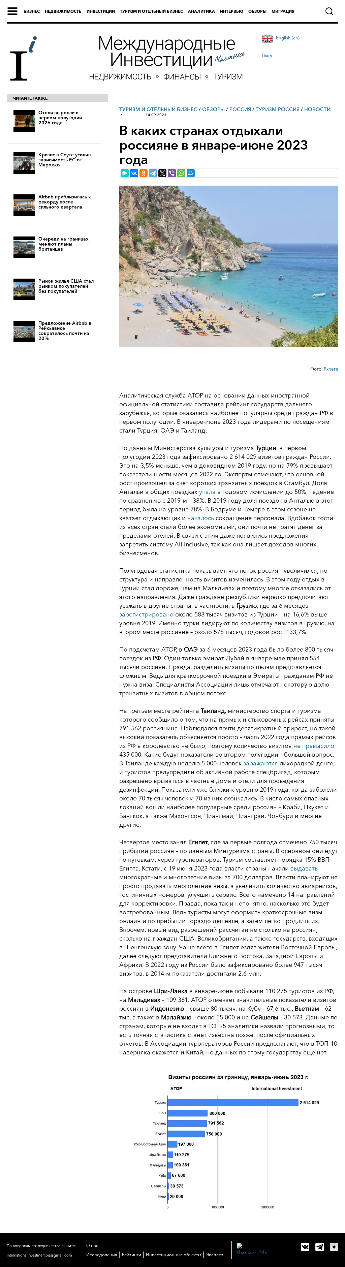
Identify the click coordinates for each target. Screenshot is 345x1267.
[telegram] (319, 1247)
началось (200, 518)
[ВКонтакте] (134, 173)
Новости (317, 109)
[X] (162, 173)
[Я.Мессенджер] (125, 173)
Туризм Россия (278, 109)
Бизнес (32, 11)
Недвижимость (63, 11)
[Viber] (172, 173)
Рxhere (331, 369)
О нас (92, 1245)
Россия (240, 109)
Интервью (231, 11)
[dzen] (334, 1247)
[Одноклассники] (143, 173)
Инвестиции (101, 11)
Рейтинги (131, 1254)
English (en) (288, 37)
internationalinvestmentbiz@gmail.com (39, 1255)
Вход (267, 55)
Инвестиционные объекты (173, 1254)
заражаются (260, 763)
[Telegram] (153, 173)
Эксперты (216, 1254)
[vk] (305, 1247)
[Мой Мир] (191, 173)
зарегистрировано (146, 614)
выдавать (304, 868)
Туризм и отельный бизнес (151, 11)
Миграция (283, 11)
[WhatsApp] (181, 173)
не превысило (313, 746)
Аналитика (201, 11)
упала (207, 492)
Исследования (101, 1254)
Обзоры (257, 11)
